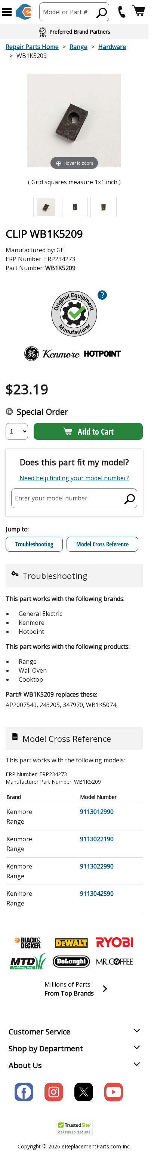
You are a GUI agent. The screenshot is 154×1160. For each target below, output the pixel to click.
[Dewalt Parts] (71, 943)
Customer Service (39, 1032)
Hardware (112, 47)
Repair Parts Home (32, 47)
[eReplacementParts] (24, 12)
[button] (7, 12)
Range (78, 47)
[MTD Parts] (28, 961)
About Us (25, 1065)
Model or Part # (65, 12)
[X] (83, 1092)
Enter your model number (51, 498)
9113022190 (97, 839)
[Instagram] (53, 1092)
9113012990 (97, 812)
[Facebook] (24, 1092)
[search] (102, 12)
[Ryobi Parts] (114, 943)
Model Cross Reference (102, 544)
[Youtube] (113, 1092)
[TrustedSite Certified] (74, 1127)
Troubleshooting (34, 544)
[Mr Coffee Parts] (114, 961)
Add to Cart (96, 431)
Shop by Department (46, 1048)
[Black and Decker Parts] (28, 943)
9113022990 (97, 866)
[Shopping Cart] (138, 11)
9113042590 (97, 893)
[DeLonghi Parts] (71, 961)
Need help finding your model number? (74, 478)
